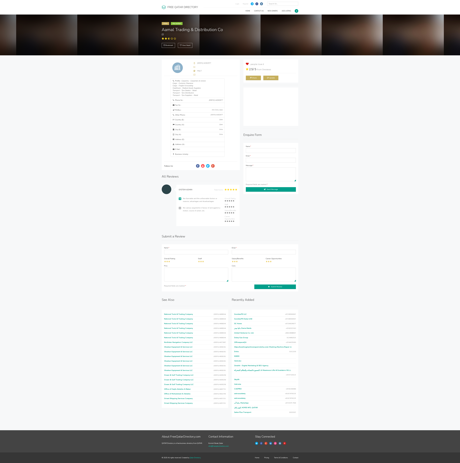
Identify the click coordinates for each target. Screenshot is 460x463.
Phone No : (199, 100)
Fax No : (178, 105)
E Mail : (178, 149)
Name (248, 146)
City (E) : (199, 129)
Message (249, 165)
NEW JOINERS (273, 11)
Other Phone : (199, 115)
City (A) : (199, 134)
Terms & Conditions (281, 458)
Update (272, 78)
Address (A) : (180, 144)
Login (237, 4)
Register (245, 4)
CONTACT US (259, 11)
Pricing (266, 458)
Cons (234, 266)
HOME (247, 11)
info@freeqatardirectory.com (218, 446)
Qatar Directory (195, 458)
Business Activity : (182, 154)
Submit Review (276, 287)
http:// (199, 71)
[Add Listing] (296, 11)
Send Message (272, 189)
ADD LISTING (286, 11)
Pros (165, 266)
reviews (266, 69)
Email (248, 156)
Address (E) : (180, 139)
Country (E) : (199, 120)
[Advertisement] (271, 107)
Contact (295, 458)
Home (257, 458)
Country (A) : (199, 125)
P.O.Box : (199, 110)
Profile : (189, 88)
